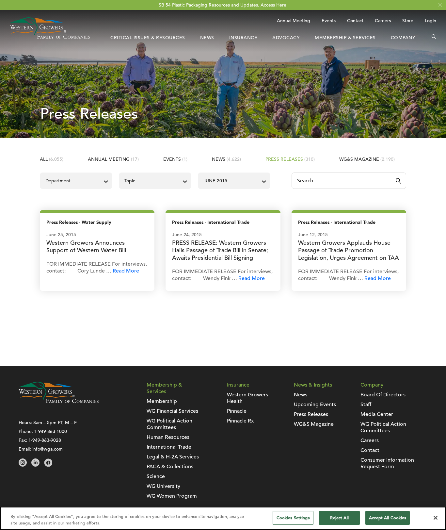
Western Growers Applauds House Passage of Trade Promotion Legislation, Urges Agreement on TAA (348, 250)
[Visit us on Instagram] (23, 465)
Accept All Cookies (387, 518)
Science (156, 476)
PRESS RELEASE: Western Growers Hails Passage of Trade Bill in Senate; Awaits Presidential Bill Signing (220, 250)
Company (403, 38)
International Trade (228, 222)
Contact (355, 21)
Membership (162, 401)
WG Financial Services (172, 411)
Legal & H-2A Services (173, 457)
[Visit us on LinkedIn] (35, 465)
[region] (223, 518)
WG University (163, 486)
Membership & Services (345, 38)
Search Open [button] (434, 37)
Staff (365, 404)
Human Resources (168, 437)
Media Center (376, 414)
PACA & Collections (170, 466)
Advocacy (286, 38)
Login (430, 21)
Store (407, 21)
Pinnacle (237, 411)
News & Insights (313, 385)
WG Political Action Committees (169, 424)
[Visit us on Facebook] (48, 465)
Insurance (243, 38)
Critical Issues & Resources (147, 38)
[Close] (435, 517)
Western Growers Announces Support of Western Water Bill (86, 246)
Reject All (339, 518)
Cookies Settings (293, 518)
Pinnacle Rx (240, 421)
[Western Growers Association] (50, 37)
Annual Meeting (293, 21)
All (51, 159)
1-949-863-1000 (50, 431)
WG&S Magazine (367, 159)
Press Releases (290, 159)
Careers (383, 21)
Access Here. (274, 5)
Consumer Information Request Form (387, 463)
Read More (126, 271)
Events (329, 21)
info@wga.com (47, 449)
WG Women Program (172, 496)
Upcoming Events (315, 404)
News (207, 38)
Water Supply (96, 222)
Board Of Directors (383, 394)
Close (440, 5)
